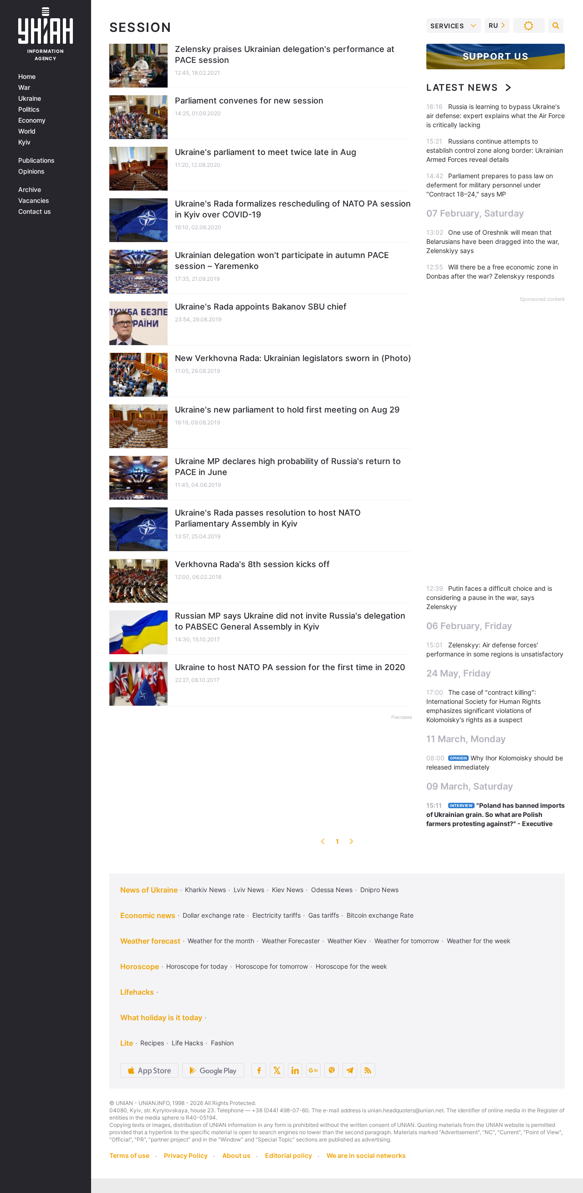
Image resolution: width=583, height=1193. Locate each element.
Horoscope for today (197, 966)
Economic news (147, 915)
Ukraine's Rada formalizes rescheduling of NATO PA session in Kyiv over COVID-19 (293, 209)
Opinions (31, 171)
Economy (32, 120)
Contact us (34, 211)
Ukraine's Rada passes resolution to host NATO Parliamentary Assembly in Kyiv (268, 518)
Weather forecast (150, 940)
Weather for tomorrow (406, 941)
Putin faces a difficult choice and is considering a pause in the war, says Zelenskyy (489, 597)
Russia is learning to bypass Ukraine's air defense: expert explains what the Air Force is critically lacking (495, 116)
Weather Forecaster (291, 941)
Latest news (462, 87)
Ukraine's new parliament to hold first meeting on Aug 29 (287, 409)
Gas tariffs (323, 915)
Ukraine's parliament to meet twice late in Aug (265, 152)
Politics (29, 109)
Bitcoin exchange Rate (380, 915)
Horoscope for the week (351, 966)
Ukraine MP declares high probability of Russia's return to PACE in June (288, 466)
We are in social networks (366, 1155)
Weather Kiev (347, 941)
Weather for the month (221, 941)
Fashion (222, 1043)
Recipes (152, 1043)
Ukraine (29, 98)
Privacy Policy (186, 1155)
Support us (496, 56)
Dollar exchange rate (214, 915)
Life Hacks (187, 1043)
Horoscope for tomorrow (271, 966)
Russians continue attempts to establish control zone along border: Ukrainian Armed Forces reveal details (494, 150)
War (24, 87)
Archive (29, 189)
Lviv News (249, 889)
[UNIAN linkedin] (295, 1070)
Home (27, 76)
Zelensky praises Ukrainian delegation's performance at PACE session (284, 54)
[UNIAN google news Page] (313, 1070)
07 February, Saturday (475, 213)
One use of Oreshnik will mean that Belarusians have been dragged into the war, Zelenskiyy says (492, 241)
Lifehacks (137, 992)
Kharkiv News (205, 889)
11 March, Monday (466, 738)
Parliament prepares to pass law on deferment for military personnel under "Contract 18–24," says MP (489, 185)
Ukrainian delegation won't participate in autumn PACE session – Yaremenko (282, 260)
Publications (36, 160)
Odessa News (332, 889)
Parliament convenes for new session (249, 100)
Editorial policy (288, 1155)
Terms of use (129, 1155)
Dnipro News (379, 889)
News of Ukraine (149, 889)
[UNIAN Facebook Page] (258, 1070)
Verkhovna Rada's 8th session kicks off (252, 564)
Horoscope (139, 966)
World (27, 131)
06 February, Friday (469, 625)
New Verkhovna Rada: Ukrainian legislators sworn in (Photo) (293, 358)
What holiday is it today (161, 1017)
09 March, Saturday (469, 786)
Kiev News (287, 889)
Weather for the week (479, 941)
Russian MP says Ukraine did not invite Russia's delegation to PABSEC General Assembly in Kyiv (290, 621)
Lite (126, 1043)
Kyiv (24, 142)
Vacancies (33, 200)
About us (236, 1155)
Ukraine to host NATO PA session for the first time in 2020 (290, 667)
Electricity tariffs (276, 915)
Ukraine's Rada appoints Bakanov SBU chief (261, 306)
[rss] (368, 1070)
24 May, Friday (458, 673)
